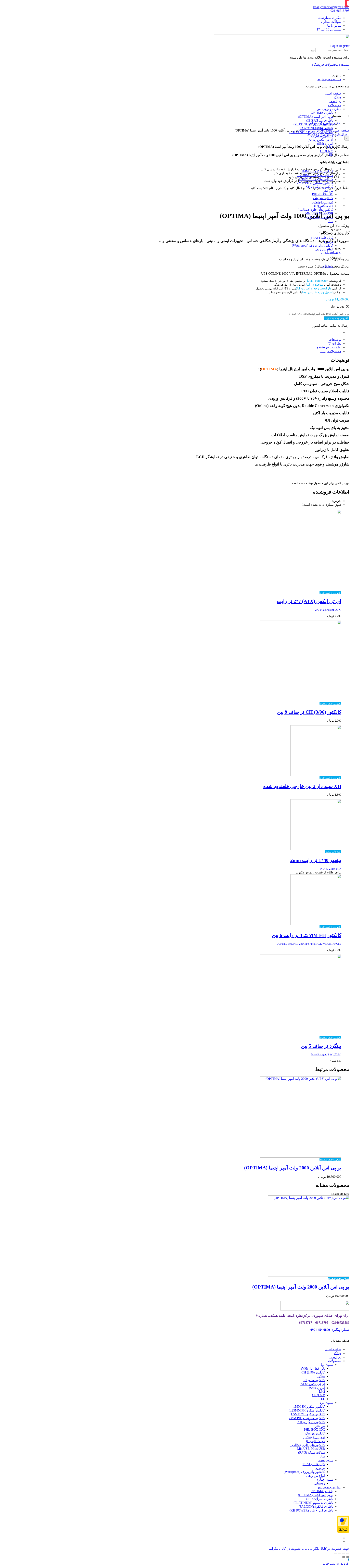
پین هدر (320, 1426)
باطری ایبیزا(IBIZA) (319, 120)
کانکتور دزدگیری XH (319, 186)
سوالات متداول (331, 21)
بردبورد (328, 241)
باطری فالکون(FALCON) (316, 128)
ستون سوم (325, 1460)
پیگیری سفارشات (329, 18)
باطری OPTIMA (322, 112)
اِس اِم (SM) (325, 143)
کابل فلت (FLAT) (321, 237)
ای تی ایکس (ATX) (320, 139)
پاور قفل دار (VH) (313, 1368)
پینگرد (321, 1376)
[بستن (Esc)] (347, 1553)
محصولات (334, 1361)
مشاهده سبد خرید (329, 79)
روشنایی (327, 266)
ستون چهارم (324, 1479)
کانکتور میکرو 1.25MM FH (315, 175)
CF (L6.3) (326, 151)
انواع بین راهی (323, 249)
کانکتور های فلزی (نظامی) (315, 209)
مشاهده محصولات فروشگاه (330, 64)
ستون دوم (326, 1402)
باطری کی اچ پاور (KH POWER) (311, 132)
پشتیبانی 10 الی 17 (329, 29)
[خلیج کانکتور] (281, 43)
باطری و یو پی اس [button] (329, 109)
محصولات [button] (334, 105)
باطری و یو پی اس (329, 1487)
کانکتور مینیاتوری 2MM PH (315, 183)
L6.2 (330, 147)
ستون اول (326, 1364)
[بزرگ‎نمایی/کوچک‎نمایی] (335, 1553)
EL (331, 154)
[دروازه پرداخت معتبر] (343, 1531)
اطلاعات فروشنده (329, 347)
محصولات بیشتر (330, 351)
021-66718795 (339, 10)
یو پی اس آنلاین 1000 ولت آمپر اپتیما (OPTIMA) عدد (320, 313)
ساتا (330, 221)
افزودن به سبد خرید (336, 318)
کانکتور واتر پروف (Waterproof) (312, 245)
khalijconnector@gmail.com (331, 7)
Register (343, 46)
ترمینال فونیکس (322, 202)
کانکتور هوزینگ (323, 198)
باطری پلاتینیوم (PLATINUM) (313, 124)
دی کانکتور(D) (323, 206)
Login (334, 46)
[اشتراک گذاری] (343, 1553)
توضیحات (335, 339)
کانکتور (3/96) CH (313, 1372)
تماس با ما (334, 25)
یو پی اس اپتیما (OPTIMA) (315, 116)
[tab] (171, 339)
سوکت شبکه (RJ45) (319, 217)
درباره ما (335, 101)
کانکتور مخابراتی (322, 136)
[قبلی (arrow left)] (347, 1557)
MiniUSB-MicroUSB (319, 213)
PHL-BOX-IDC (322, 194)
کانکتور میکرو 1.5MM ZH (316, 179)
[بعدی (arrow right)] (343, 1557)
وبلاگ (337, 97)
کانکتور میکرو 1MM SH (317, 171)
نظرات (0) (334, 343)
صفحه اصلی (333, 93)
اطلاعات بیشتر (333, 851)
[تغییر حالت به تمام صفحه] (339, 1553)
